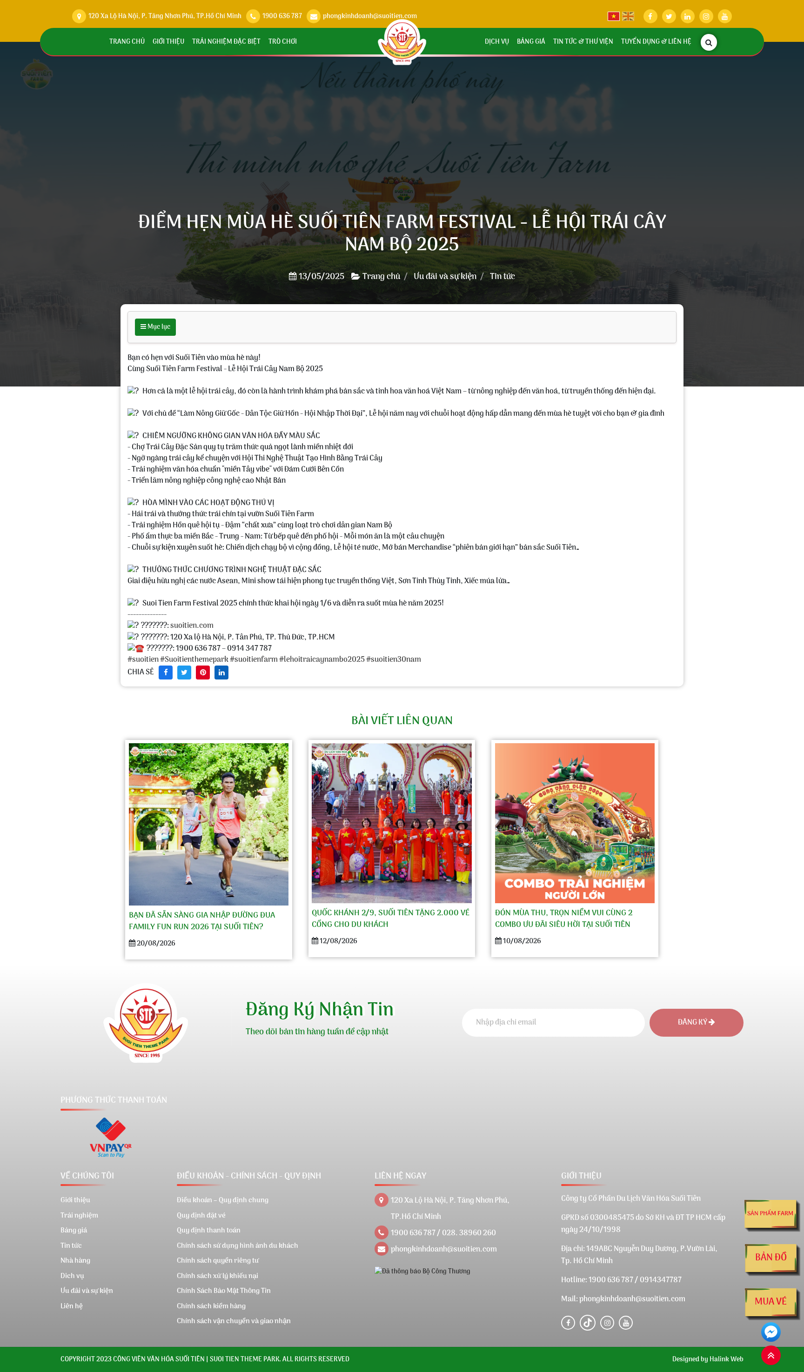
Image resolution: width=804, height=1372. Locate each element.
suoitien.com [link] (192, 626)
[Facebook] (568, 1323)
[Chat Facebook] (771, 1332)
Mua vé (771, 1302)
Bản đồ (771, 1258)
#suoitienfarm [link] (254, 660)
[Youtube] (626, 1323)
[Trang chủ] (402, 42)
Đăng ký (693, 1023)
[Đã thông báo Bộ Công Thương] (422, 1271)
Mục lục (158, 327)
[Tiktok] (588, 1323)
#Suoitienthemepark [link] (194, 660)
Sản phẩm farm (770, 1214)
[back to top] (771, 1355)
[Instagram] (607, 1323)
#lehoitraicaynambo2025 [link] (322, 660)
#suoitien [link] (143, 660)
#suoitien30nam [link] (393, 660)
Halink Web (727, 1359)
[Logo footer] (145, 1023)
